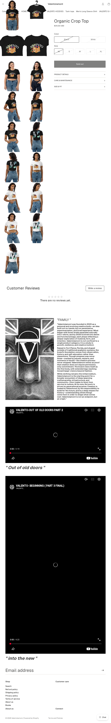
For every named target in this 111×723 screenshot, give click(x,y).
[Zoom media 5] (12, 76)
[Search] (9, 4)
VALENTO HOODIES (55, 11)
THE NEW (15, 11)
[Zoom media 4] (36, 45)
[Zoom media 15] (12, 228)
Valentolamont (17, 718)
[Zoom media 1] (12, 15)
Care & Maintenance (63, 80)
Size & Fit (58, 86)
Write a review (95, 288)
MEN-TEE (41, 11)
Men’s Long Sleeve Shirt (86, 11)
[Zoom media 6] (36, 76)
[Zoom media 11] (12, 167)
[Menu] (3, 4)
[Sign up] (103, 670)
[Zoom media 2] (36, 15)
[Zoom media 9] (12, 137)
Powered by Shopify (31, 718)
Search (8, 686)
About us (9, 702)
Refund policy (11, 689)
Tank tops (70, 11)
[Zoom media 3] (12, 45)
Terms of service (12, 699)
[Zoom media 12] (36, 167)
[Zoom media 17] (12, 258)
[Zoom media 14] (36, 197)
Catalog (5, 11)
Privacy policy (11, 696)
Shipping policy (12, 692)
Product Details (61, 74)
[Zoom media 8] (36, 106)
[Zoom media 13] (12, 197)
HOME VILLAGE (28, 11)
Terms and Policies (55, 718)
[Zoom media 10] (36, 137)
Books (8, 705)
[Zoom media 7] (12, 106)
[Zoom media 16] (36, 228)
